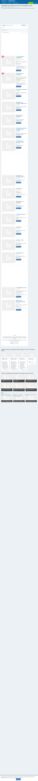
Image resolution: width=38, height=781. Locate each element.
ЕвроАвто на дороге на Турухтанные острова (21, 129)
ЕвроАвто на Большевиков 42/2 (20, 176)
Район (26, 32)
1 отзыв (18, 76)
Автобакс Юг (21, 252)
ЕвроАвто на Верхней (22, 89)
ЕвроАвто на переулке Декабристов (21, 103)
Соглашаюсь (18, 779)
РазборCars (19, 188)
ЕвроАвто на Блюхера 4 (19, 202)
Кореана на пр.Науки (23, 359)
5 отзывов (18, 190)
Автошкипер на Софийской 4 (20, 57)
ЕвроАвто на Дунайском (19, 116)
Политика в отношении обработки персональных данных (14, 777)
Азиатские (12, 7)
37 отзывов (18, 59)
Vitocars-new (21, 240)
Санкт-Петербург (7, 7)
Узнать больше (19, 70)
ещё (21, 63)
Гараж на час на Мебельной (7, 359)
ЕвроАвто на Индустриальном (20, 141)
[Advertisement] (19, 17)
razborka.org (4, 0)
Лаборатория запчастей (19, 74)
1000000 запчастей (22, 287)
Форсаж (19, 227)
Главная (3, 7)
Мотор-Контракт (22, 214)
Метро (23, 32)
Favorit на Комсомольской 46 (20, 301)
